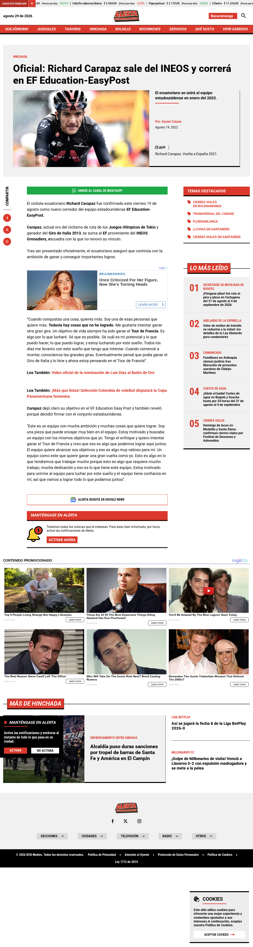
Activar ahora (62, 539)
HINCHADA (98, 29)
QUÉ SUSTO (204, 29)
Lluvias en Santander (211, 229)
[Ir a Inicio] (126, 16)
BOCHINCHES (149, 29)
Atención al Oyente (137, 854)
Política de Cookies (218, 925)
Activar (15, 750)
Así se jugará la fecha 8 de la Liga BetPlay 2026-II (209, 726)
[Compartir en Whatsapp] (7, 242)
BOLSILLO (123, 29)
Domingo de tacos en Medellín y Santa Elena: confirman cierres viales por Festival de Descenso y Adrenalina (223, 432)
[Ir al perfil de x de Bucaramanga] (125, 821)
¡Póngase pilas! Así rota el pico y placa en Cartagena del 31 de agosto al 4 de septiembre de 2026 (221, 299)
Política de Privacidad (102, 854)
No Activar (45, 750)
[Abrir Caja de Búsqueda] (243, 16)
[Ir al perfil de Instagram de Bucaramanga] (139, 821)
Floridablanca (205, 221)
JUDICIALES (46, 29)
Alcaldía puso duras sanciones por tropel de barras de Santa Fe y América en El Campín (124, 752)
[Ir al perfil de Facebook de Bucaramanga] (113, 821)
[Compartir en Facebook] (7, 218)
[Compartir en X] (7, 230)
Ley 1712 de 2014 (126, 861)
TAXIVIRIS (73, 29)
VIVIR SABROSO (235, 29)
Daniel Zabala (171, 121)
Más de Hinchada (35, 703)
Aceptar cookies (216, 935)
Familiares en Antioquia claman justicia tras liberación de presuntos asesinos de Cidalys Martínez (220, 365)
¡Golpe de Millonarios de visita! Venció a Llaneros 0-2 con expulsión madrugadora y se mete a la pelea (209, 763)
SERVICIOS (178, 29)
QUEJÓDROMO (16, 29)
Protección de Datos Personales (178, 854)
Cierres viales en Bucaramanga (207, 204)
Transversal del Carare (213, 214)
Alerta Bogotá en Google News (101, 499)
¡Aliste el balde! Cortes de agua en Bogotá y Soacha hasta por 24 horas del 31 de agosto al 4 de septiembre (223, 399)
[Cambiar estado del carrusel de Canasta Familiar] (32, 3)
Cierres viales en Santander (217, 237)
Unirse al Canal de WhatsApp (100, 191)
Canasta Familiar (14, 3)
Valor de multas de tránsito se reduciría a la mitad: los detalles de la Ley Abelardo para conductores (222, 331)
